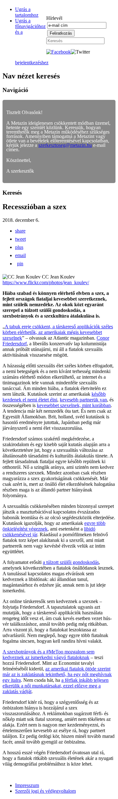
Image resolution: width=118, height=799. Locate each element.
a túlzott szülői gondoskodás (71, 562)
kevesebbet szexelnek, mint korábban (74, 405)
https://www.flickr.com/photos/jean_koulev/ (46, 282)
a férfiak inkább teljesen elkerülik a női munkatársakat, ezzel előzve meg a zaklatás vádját (56, 685)
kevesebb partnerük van (83, 399)
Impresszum (27, 785)
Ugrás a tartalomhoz (26, 12)
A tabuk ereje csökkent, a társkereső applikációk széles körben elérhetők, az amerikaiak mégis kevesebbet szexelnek (58, 332)
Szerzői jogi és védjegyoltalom (45, 791)
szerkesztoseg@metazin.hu (65, 145)
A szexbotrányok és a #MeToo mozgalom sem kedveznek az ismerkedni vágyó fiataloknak (48, 654)
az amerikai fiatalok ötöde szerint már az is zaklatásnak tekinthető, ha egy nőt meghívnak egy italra (57, 674)
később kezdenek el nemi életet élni (54, 396)
